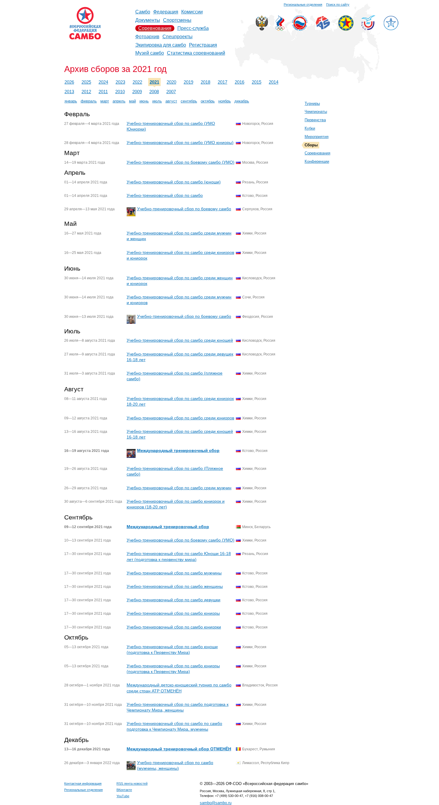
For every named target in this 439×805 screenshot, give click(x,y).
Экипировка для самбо (160, 44)
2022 (137, 82)
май (132, 101)
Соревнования (154, 28)
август (171, 101)
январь (71, 101)
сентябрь (189, 101)
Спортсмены (177, 20)
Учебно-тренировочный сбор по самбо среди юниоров (180, 417)
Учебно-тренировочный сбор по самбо (165, 195)
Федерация (165, 11)
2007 (171, 91)
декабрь (241, 101)
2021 (154, 82)
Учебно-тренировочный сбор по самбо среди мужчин (179, 487)
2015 (256, 82)
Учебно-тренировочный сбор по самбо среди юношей (180, 340)
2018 (205, 82)
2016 (239, 82)
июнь (144, 101)
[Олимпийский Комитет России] (280, 29)
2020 (171, 82)
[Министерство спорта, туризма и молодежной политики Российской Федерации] (261, 29)
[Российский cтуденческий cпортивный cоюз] (368, 28)
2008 (154, 91)
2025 (86, 82)
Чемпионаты (316, 111)
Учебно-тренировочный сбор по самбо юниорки (174, 627)
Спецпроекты (177, 36)
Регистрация (203, 44)
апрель (119, 101)
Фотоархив (147, 36)
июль (157, 101)
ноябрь (224, 101)
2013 (69, 91)
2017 (222, 82)
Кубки (310, 128)
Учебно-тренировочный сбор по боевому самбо (184, 208)
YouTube (122, 796)
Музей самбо (149, 53)
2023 (120, 82)
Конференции (317, 161)
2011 (103, 91)
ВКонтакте (124, 790)
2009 (137, 91)
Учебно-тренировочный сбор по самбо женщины (175, 586)
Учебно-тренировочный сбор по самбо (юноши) (174, 182)
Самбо (142, 11)
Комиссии (192, 11)
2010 (120, 91)
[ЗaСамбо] (391, 29)
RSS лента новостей (132, 783)
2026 (69, 82)
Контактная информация (83, 783)
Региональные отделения (303, 4)
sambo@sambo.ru (215, 803)
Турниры (312, 103)
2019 (188, 82)
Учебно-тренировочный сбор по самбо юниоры (173, 613)
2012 (86, 91)
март (104, 101)
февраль (89, 101)
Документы (147, 20)
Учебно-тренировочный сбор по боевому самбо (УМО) (180, 162)
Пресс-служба (193, 28)
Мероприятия (317, 136)
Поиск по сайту (337, 4)
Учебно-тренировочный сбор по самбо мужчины (174, 573)
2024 (103, 82)
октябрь (208, 101)
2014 (273, 82)
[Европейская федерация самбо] (346, 29)
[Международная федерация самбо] (323, 28)
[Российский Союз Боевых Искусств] (300, 29)
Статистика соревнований (196, 53)
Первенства (315, 120)
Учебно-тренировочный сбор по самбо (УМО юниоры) (180, 142)
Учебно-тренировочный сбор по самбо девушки (173, 599)
